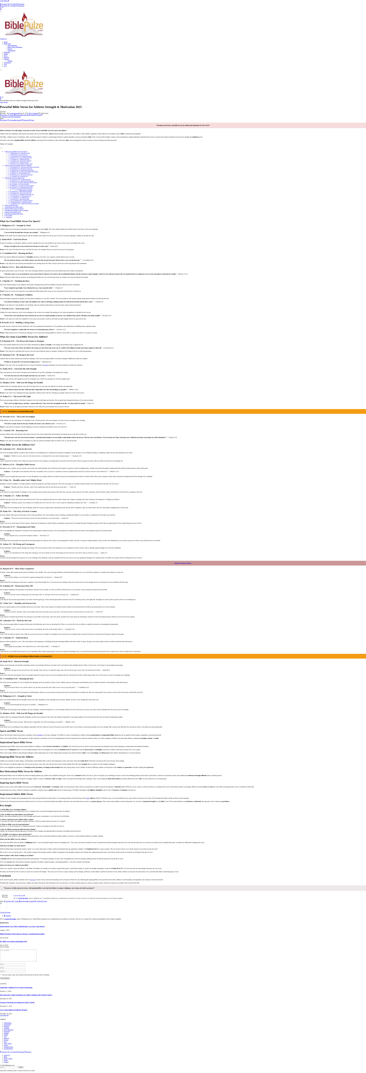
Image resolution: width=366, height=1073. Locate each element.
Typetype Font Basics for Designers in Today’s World (17, 1002)
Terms (6, 1060)
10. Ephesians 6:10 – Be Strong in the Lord (21, 168)
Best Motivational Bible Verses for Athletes (16, 210)
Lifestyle (6, 59)
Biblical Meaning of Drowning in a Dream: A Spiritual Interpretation (22, 934)
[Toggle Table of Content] (1, 148)
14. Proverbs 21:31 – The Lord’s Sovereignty (21, 174)
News (5, 56)
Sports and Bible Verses (11, 205)
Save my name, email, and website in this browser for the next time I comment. (26, 975)
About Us (7, 1055)
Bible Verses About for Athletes (26, 190)
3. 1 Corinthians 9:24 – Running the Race (20, 156)
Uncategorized (8, 1048)
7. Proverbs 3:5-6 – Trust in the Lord (19, 162)
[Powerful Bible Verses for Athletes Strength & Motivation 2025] (10, 117)
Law (5, 66)
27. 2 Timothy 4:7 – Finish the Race (19, 197)
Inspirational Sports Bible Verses (14, 207)
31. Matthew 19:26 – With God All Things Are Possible (24, 203)
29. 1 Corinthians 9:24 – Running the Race (21, 200)
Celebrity (6, 1028)
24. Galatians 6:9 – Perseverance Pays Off (20, 193)
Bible (5, 1057)
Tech (5, 64)
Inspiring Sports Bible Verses (13, 212)
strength (39, 735)
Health (6, 54)
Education (7, 52)
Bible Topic (7, 44)
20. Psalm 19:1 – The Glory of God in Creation (22, 185)
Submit (21, 1067)
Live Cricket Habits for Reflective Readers (13, 1010)
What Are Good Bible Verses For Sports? (16, 151)
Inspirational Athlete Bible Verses (14, 214)
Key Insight (9, 215)
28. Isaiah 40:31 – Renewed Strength (19, 199)
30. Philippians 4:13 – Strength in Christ (20, 202)
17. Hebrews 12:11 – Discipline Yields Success (22, 181)
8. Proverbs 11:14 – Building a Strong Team (21, 163)
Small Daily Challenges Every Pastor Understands (16, 987)
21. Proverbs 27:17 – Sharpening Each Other (21, 187)
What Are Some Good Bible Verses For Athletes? (18, 165)
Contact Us (3, 39)
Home (6, 42)
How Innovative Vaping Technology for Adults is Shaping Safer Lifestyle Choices (26, 995)
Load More (3, 1015)
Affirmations (11, 50)
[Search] (0, 9)
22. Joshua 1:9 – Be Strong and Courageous (21, 188)
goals (87, 798)
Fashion (10, 61)
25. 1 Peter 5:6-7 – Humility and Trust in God (22, 194)
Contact (6, 1062)
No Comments (33, 113)
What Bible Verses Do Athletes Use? (15, 178)
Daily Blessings (12, 45)
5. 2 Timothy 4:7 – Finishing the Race (19, 159)
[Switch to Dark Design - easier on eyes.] (1, 7)
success (32, 879)
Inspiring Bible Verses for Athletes (14, 208)
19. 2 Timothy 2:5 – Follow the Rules (19, 184)
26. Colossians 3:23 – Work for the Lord (20, 196)
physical (45, 365)
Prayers (10, 49)
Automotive (7, 62)
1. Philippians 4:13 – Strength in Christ (20, 153)
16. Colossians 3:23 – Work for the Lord (20, 179)
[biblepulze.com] (24, 37)
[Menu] (1, 11)
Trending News (8, 1047)
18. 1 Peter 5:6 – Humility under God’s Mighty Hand (23, 182)
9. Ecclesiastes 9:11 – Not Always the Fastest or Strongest (24, 167)
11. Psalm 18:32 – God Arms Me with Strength (22, 170)
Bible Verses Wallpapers (15, 47)
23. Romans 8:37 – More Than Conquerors (21, 191)
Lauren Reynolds (14, 113)
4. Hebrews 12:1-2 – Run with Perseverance (21, 157)
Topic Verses (4, 102)
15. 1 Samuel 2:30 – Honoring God (19, 176)
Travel (6, 1045)
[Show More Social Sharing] (41, 115)
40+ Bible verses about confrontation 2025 (13, 941)
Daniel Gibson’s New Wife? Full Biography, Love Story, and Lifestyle (22, 926)
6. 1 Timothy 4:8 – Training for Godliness (20, 160)
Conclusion (9, 217)
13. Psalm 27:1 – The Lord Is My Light (20, 173)
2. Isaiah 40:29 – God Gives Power (19, 154)
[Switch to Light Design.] (2, 7)
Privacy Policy (8, 1058)
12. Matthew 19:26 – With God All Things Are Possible (24, 171)
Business (6, 57)
